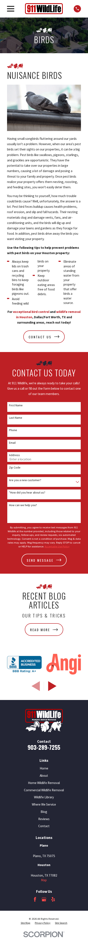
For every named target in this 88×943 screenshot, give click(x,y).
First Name (16, 405)
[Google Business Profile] (44, 899)
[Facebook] (35, 899)
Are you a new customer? (25, 480)
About (44, 776)
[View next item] (52, 686)
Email (12, 443)
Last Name (15, 418)
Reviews (44, 819)
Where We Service (44, 804)
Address (14, 455)
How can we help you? (23, 505)
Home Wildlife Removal (44, 783)
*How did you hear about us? (27, 492)
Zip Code (15, 467)
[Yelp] (53, 899)
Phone (13, 430)
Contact (44, 826)
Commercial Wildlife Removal (44, 790)
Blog (44, 812)
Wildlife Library (44, 797)
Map (44, 880)
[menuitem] (25, 923)
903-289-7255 (44, 747)
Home (44, 768)
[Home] (44, 8)
